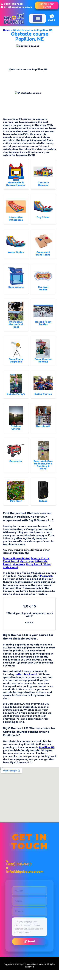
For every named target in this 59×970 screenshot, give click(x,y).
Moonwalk (19, 564)
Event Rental (11, 561)
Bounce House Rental (16, 558)
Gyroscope (27, 561)
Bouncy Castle (40, 558)
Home (6, 30)
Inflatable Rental (26, 674)
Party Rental (34, 564)
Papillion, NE (46, 747)
